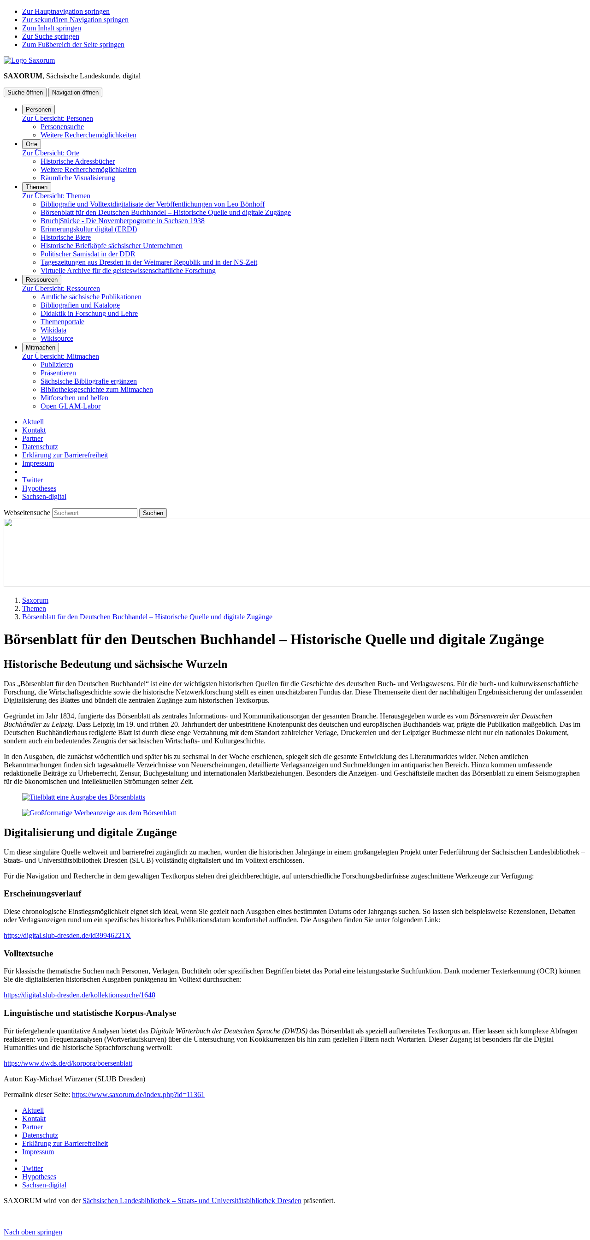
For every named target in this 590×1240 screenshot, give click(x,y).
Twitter (32, 480)
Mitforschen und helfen (74, 398)
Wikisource (57, 338)
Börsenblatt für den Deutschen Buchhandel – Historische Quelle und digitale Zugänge (166, 212)
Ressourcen (42, 279)
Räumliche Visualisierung (78, 178)
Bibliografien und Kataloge (80, 305)
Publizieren (57, 364)
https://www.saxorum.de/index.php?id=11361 (138, 1094)
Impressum (38, 463)
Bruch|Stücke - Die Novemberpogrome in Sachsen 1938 (123, 221)
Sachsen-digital (44, 496)
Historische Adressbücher (78, 161)
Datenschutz (40, 447)
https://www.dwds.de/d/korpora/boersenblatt (68, 1063)
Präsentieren (58, 373)
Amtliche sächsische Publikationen (91, 297)
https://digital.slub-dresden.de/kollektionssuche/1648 (79, 995)
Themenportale (62, 322)
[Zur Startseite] (29, 60)
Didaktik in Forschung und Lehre (89, 313)
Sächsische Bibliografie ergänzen (89, 381)
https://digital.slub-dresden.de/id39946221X (67, 935)
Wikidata (53, 330)
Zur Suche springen (50, 36)
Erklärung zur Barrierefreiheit (65, 455)
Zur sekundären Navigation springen (75, 20)
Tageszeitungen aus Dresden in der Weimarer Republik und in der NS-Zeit (149, 262)
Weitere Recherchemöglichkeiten (88, 135)
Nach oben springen (33, 1232)
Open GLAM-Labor (70, 406)
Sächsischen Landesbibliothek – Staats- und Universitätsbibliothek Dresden (192, 1200)
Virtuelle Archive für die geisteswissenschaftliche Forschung (128, 270)
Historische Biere (66, 237)
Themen (36, 187)
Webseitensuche (28, 512)
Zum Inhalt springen (51, 28)
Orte (31, 144)
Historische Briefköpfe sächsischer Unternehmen (112, 245)
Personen (38, 109)
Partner (32, 438)
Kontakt (34, 430)
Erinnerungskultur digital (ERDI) (89, 229)
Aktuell (33, 422)
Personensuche (62, 127)
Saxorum (35, 600)
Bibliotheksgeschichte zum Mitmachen (97, 389)
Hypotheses (39, 488)
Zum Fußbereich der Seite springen (73, 44)
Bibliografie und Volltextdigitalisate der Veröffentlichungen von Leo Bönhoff (153, 204)
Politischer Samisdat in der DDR (88, 254)
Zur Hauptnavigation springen (66, 11)
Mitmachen (40, 347)
